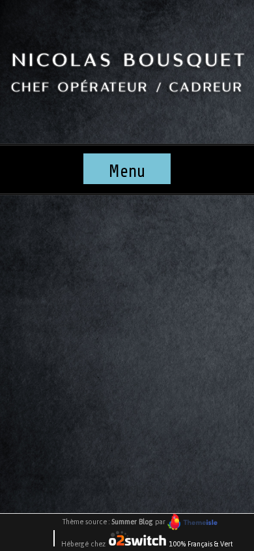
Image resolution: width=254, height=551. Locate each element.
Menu (127, 171)
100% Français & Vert (200, 544)
